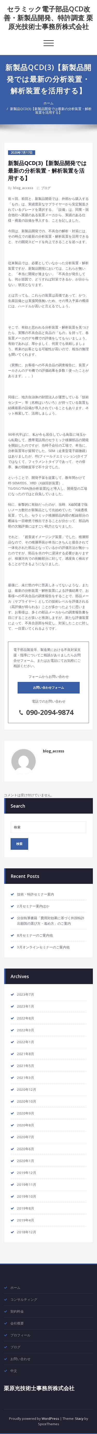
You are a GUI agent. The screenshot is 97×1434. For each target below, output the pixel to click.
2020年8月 (25, 1125)
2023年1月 (25, 1006)
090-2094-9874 (49, 712)
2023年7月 (25, 994)
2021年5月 (25, 1065)
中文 (13, 1370)
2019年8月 (25, 1208)
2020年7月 (25, 1137)
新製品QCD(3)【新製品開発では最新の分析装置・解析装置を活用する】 (51, 110)
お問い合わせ (20, 1359)
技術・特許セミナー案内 (35, 894)
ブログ (45, 188)
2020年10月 (26, 1101)
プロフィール (20, 1335)
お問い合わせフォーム (48, 687)
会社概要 (17, 1323)
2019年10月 (26, 1196)
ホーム (48, 103)
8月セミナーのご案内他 (35, 935)
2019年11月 (26, 1184)
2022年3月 (25, 1030)
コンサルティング (23, 1299)
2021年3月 (25, 1077)
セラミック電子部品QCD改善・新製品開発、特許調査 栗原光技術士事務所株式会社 (48, 17)
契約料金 (17, 1311)
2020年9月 (25, 1113)
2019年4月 (25, 1220)
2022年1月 (25, 1042)
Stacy (79, 1418)
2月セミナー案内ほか (33, 906)
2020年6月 (25, 1149)
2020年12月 (26, 1089)
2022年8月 (25, 1018)
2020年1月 (25, 1160)
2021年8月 (25, 1053)
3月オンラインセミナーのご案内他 (43, 947)
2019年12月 (26, 1172)
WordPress (50, 1418)
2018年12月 (26, 1232)
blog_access (23, 188)
